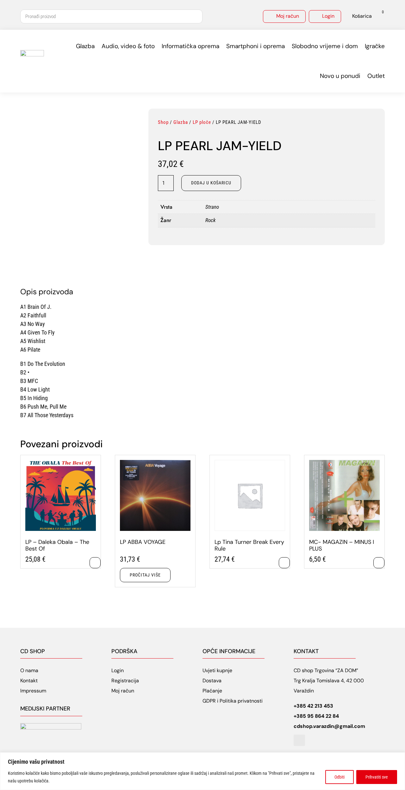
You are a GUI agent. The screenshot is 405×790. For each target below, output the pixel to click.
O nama (29, 670)
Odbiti (339, 777)
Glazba (85, 46)
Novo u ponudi (340, 76)
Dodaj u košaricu (211, 182)
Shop (163, 122)
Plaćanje (212, 690)
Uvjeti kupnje (217, 670)
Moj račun (287, 16)
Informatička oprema (190, 46)
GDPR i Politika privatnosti (232, 701)
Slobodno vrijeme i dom (325, 46)
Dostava (211, 680)
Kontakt (29, 680)
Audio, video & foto (128, 46)
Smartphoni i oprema (255, 46)
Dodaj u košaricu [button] (95, 562)
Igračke (375, 46)
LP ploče (202, 122)
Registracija (125, 680)
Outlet (376, 76)
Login (328, 16)
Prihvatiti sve (376, 777)
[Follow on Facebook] (299, 740)
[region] (202, 771)
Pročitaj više (145, 574)
